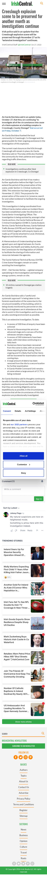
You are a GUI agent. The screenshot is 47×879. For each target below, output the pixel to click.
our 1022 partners (19, 424)
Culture (23, 846)
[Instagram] (26, 757)
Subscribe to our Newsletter (23, 746)
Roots (23, 858)
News (23, 829)
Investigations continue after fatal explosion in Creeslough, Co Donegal (22, 170)
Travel (23, 852)
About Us (23, 781)
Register (23, 810)
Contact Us (23, 787)
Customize (22, 464)
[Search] (41, 3)
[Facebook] (16, 757)
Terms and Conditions (23, 804)
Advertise (23, 793)
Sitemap (23, 816)
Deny (23, 473)
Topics (24, 775)
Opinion (23, 841)
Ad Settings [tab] (30, 411)
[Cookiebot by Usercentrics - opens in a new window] (33, 403)
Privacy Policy (23, 798)
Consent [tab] (7, 411)
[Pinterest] (30, 757)
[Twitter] (21, 757)
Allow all (23, 456)
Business (23, 835)
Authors (23, 769)
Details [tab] (18, 411)
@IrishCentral (24, 44)
